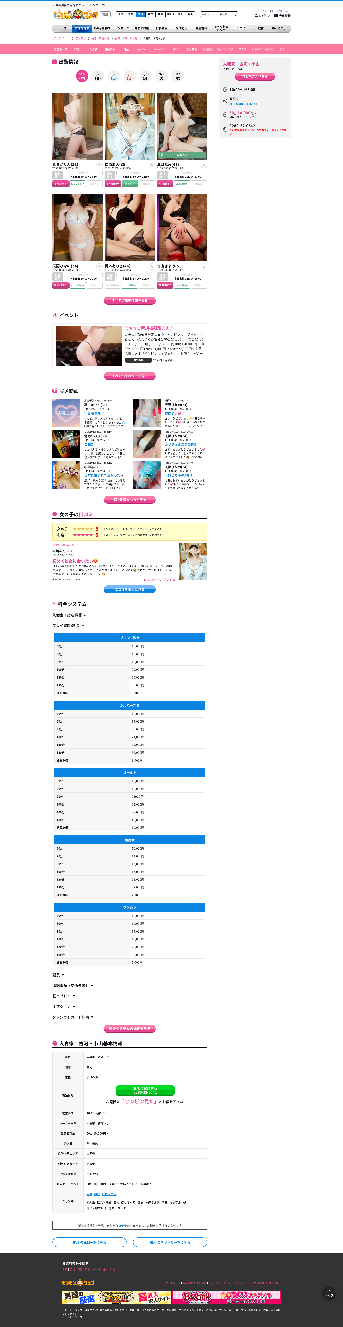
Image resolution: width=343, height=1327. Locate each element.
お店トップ (60, 49)
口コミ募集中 (77, 183)
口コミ (241, 28)
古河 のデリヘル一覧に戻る (170, 1242)
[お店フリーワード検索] (234, 14)
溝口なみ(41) (168, 164)
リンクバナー (242, 1283)
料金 (126, 49)
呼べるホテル (280, 28)
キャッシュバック (221, 28)
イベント (142, 49)
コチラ (122, 1225)
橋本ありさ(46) (118, 266)
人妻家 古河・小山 (241, 64)
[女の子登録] (99, 165)
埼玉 (150, 14)
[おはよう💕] (147, 413)
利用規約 (202, 1283)
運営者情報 (188, 1283)
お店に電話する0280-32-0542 (145, 1090)
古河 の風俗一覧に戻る (89, 1242)
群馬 (190, 14)
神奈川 (170, 14)
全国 (120, 14)
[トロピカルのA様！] (147, 475)
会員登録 (285, 16)
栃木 (180, 14)
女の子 (93, 49)
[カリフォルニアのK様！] (147, 444)
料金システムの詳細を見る (130, 1028)
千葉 (130, 14)
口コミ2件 (130, 183)
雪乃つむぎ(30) (95, 435)
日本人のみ (109, 1194)
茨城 (140, 14)
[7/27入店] (182, 158)
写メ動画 (181, 28)
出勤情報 (109, 49)
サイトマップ (173, 1283)
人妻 (89, 1194)
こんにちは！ (274, 11)
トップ (62, 28)
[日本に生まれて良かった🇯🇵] (66, 475)
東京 (160, 14)
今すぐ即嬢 (142, 28)
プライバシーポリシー (220, 1283)
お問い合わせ (273, 1283)
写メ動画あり (60, 183)
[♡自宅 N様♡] (66, 413)
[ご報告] (66, 444)
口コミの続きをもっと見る (156, 580)
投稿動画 (161, 28)
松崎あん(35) (116, 164)
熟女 (97, 1194)
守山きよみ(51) (170, 266)
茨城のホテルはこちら (245, 104)
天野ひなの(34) (65, 266)
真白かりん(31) (65, 164)
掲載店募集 (258, 1283)
